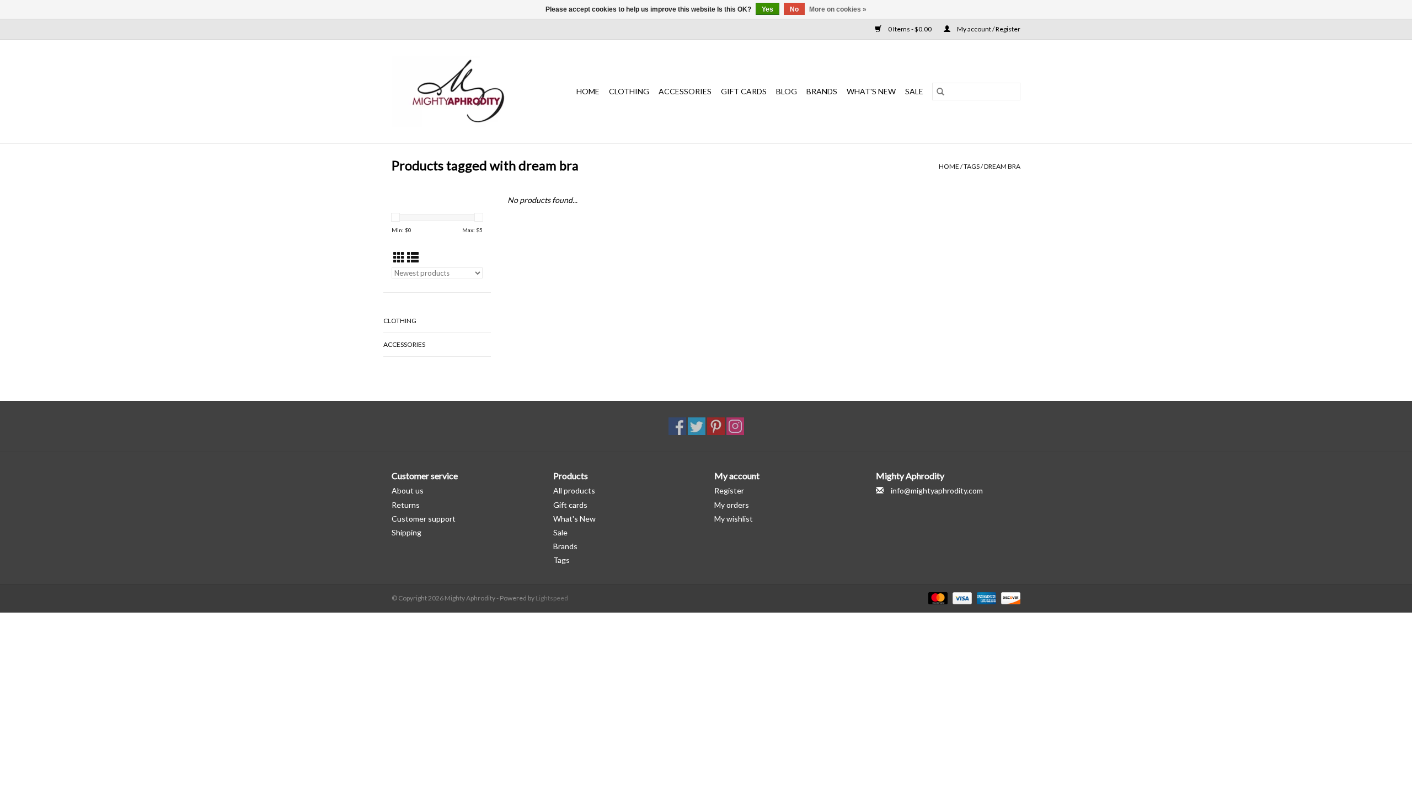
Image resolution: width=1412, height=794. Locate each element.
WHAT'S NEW (871, 91)
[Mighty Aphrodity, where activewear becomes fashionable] (464, 91)
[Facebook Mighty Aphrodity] (677, 426)
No (794, 9)
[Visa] (961, 597)
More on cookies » (838, 9)
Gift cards (744, 91)
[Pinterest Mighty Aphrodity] (716, 426)
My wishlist (733, 518)
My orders (731, 504)
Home (588, 91)
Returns (406, 504)
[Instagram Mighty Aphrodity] (735, 426)
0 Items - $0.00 (910, 29)
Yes (767, 9)
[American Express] (985, 597)
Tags (972, 166)
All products (574, 490)
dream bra (1002, 166)
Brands (821, 91)
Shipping (406, 532)
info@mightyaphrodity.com (937, 490)
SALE (914, 91)
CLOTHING (629, 91)
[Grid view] (399, 257)
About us (408, 490)
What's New (574, 518)
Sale (560, 532)
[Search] (940, 91)
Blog (786, 91)
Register (729, 490)
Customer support (424, 518)
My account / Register (988, 29)
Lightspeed (552, 598)
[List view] (413, 257)
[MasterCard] (936, 597)
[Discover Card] (1008, 597)
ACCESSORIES (685, 91)
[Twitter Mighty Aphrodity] (696, 426)
